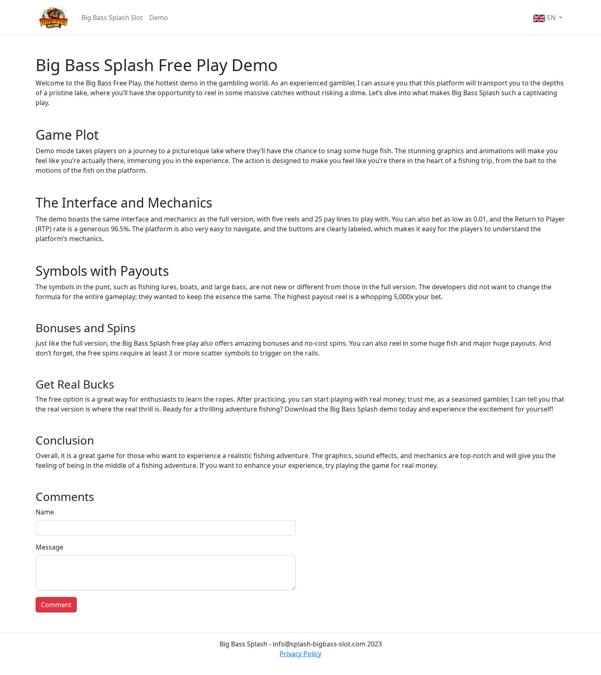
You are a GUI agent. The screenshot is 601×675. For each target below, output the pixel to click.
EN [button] (551, 17)
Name (45, 511)
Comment (56, 604)
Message (49, 547)
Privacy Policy (300, 653)
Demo (158, 17)
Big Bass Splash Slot (112, 17)
